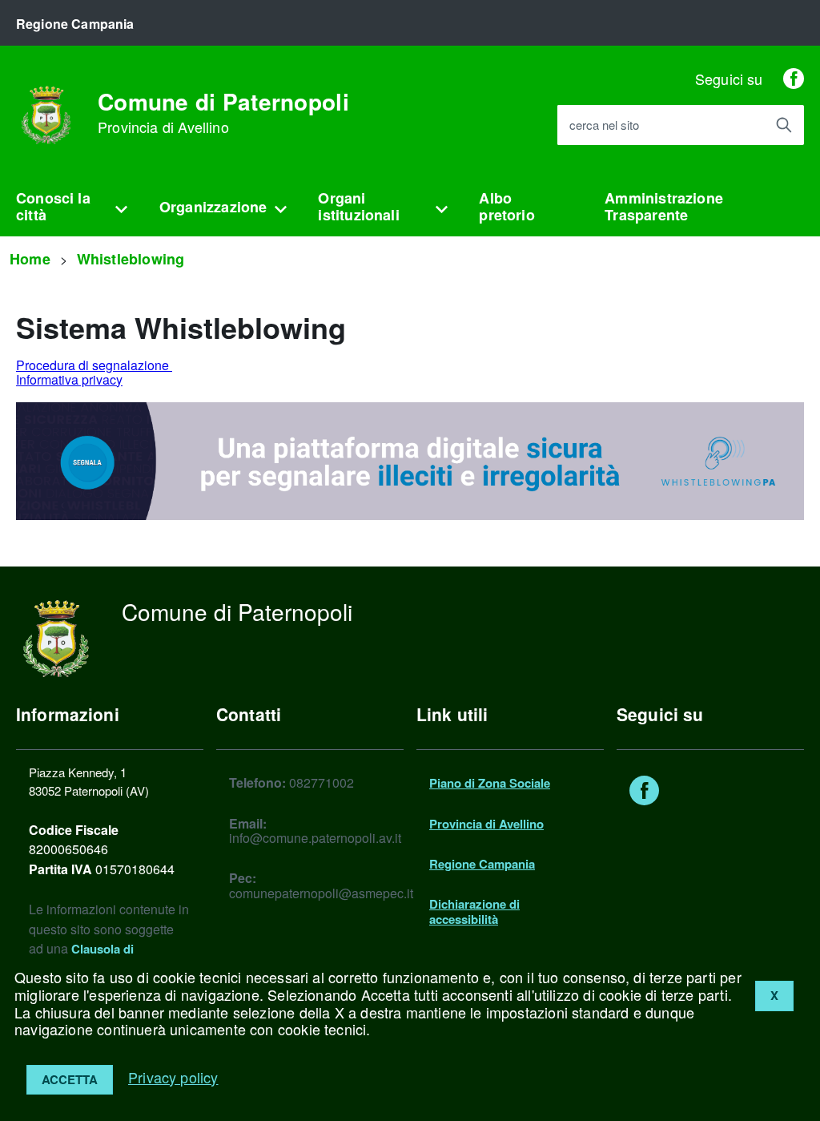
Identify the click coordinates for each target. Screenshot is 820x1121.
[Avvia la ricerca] (784, 125)
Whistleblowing (131, 258)
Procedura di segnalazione (94, 365)
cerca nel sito (604, 125)
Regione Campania (482, 864)
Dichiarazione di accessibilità (474, 911)
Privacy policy (173, 1077)
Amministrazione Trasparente (664, 206)
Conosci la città (53, 206)
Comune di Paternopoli (223, 113)
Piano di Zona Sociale (489, 783)
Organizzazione (213, 206)
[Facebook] (793, 78)
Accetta (70, 1079)
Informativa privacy (69, 379)
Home (30, 258)
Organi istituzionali (358, 206)
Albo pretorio (506, 206)
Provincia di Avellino (486, 824)
